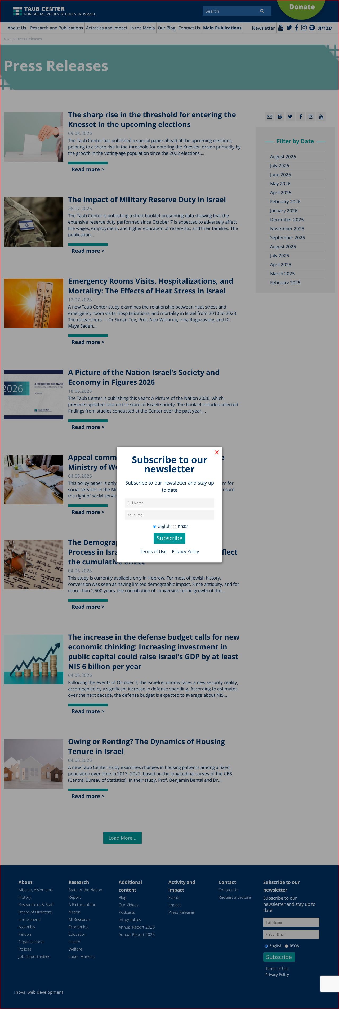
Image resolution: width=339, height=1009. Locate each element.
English (164, 526)
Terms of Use (153, 551)
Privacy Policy (185, 551)
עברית (183, 526)
